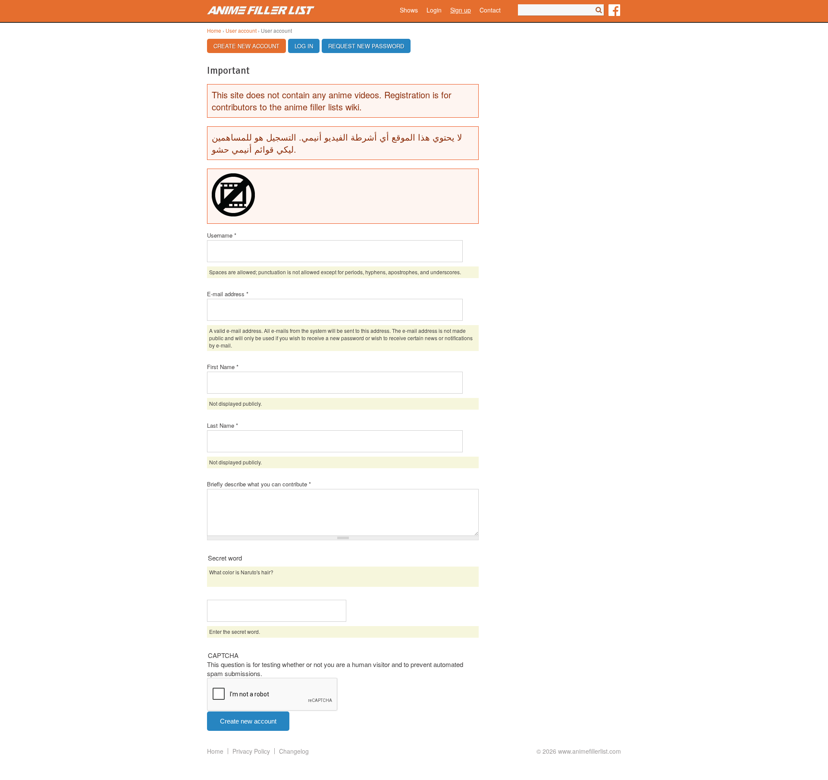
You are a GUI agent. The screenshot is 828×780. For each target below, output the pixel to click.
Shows (409, 10)
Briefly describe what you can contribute (259, 484)
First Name (222, 367)
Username (221, 235)
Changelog (294, 751)
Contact (490, 10)
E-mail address (227, 294)
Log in (304, 46)
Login (434, 10)
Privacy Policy (251, 751)
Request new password (366, 46)
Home (214, 30)
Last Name (222, 425)
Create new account (249, 46)
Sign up (460, 10)
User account (241, 30)
